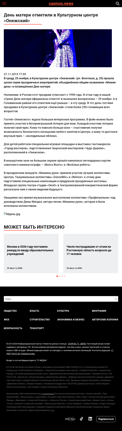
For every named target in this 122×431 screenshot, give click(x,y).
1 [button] (57, 276)
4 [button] (65, 276)
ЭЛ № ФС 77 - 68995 (77, 343)
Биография (99, 311)
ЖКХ (6, 319)
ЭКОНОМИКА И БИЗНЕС (71, 319)
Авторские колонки (105, 319)
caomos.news (61, 3)
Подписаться (106, 419)
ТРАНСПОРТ (37, 328)
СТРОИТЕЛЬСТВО (40, 319)
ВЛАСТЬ (34, 311)
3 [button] (62, 276)
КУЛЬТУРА (63, 311)
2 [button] (60, 276)
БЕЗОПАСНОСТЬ (13, 328)
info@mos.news (28, 353)
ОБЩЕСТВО (10, 311)
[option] (31, 253)
